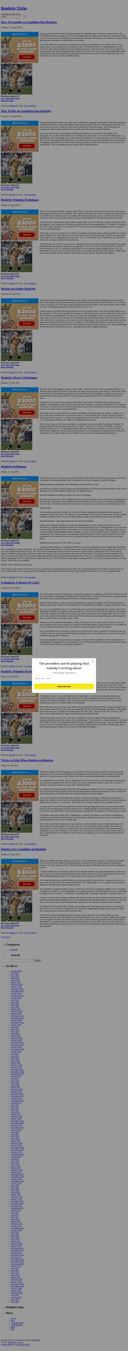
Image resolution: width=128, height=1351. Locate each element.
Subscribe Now (64, 686)
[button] (64, 665)
